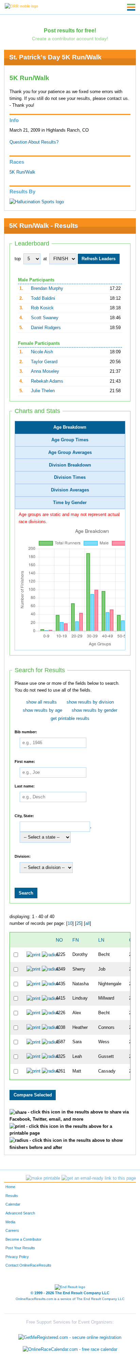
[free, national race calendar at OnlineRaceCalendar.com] (70, 1349)
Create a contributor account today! (70, 38)
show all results (41, 702)
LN (101, 940)
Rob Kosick (42, 308)
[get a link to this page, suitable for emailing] (99, 1178)
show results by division (90, 702)
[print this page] (43, 1178)
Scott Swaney (44, 317)
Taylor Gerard (44, 361)
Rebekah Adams (47, 381)
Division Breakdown (70, 465)
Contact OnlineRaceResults (28, 1265)
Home (10, 1187)
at (45, 258)
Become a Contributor (23, 1239)
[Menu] (131, 7)
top (18, 258)
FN (75, 940)
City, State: (24, 816)
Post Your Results (20, 1248)
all (87, 923)
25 (78, 923)
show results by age (42, 710)
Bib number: (26, 732)
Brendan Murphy (47, 288)
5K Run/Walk (22, 172)
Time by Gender (70, 502)
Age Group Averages (70, 452)
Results (11, 1196)
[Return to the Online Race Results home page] (21, 6)
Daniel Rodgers (46, 327)
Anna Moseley (45, 371)
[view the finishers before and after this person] (50, 954)
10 (70, 923)
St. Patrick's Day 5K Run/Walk (55, 57)
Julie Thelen (43, 390)
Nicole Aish (42, 352)
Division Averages (70, 490)
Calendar (12, 1204)
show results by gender (94, 710)
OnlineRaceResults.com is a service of (70, 1299)
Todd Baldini (43, 298)
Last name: (25, 786)
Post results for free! (70, 30)
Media (10, 1222)
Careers (12, 1230)
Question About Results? (34, 142)
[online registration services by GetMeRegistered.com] (69, 1335)
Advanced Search (20, 1213)
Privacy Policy (17, 1257)
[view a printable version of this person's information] (33, 954)
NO (59, 940)
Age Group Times (69, 440)
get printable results (70, 718)
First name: (25, 761)
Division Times (70, 477)
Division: (23, 856)
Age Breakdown (69, 427)
